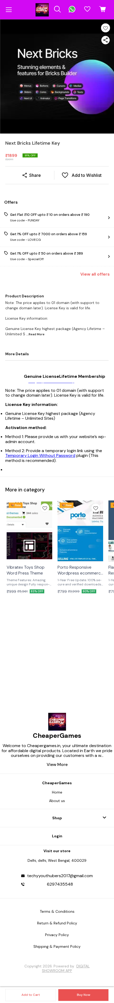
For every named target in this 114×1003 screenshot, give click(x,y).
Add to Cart (30, 995)
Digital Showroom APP (66, 968)
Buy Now (83, 995)
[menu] (9, 10)
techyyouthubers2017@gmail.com (60, 875)
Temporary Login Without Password (40, 455)
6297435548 (60, 884)
